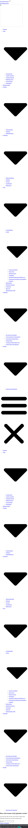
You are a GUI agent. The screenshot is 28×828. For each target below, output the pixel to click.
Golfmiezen (8, 286)
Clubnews (8, 131)
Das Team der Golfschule (11, 335)
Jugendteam (11, 275)
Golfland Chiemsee (10, 77)
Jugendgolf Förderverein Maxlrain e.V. (17, 277)
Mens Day (8, 288)
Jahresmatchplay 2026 (10, 290)
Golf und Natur (9, 81)
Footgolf (8, 181)
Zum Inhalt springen (4, 1)
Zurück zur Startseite (4, 823)
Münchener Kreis (9, 79)
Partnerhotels (8, 83)
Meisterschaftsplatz (10, 178)
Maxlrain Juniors (12, 273)
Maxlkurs (8, 179)
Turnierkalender (9, 230)
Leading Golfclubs (10, 75)
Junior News (11, 271)
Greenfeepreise (9, 73)
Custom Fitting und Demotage (12, 344)
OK (19, 827)
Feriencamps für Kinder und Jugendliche (17, 279)
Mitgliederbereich (9, 133)
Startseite (5, 29)
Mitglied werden (6, 85)
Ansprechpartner (9, 129)
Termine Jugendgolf (13, 269)
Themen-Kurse (9, 340)
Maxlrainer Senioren (10, 284)
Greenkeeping (9, 183)
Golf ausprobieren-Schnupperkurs (13, 337)
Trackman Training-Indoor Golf (13, 342)
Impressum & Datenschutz (11, 389)
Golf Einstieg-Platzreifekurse (12, 338)
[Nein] (20, 827)
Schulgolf (11, 281)
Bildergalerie (8, 185)
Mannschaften (9, 283)
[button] (14, 419)
